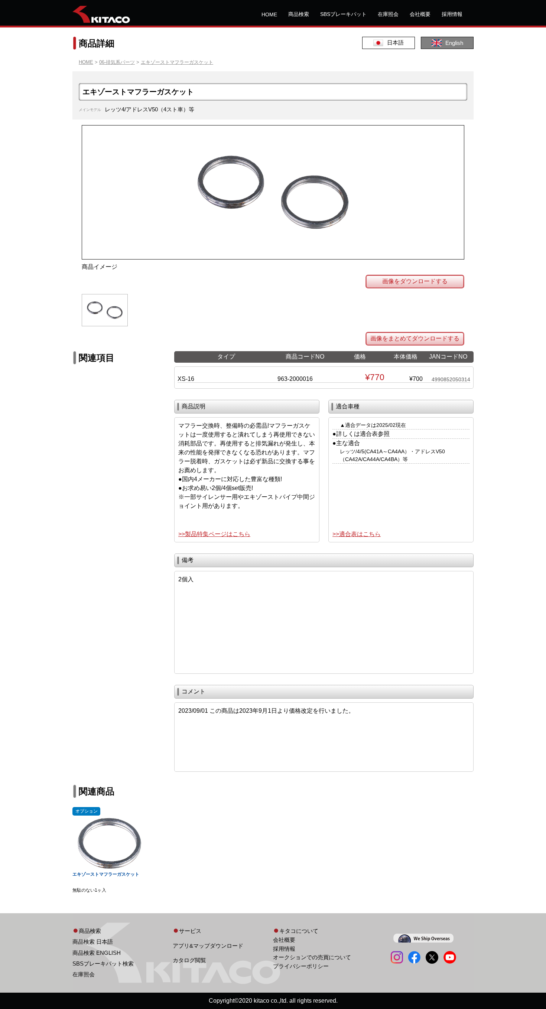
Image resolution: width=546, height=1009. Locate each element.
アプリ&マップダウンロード (208, 946)
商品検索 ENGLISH (96, 953)
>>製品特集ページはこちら (214, 534)
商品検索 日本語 (92, 941)
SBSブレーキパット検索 (103, 963)
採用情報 (452, 14)
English (454, 43)
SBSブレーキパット (343, 14)
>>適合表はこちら (356, 534)
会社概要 (420, 14)
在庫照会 (388, 14)
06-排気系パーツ (117, 62)
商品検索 (298, 14)
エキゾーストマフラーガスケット (177, 62)
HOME (269, 14)
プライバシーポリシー (301, 966)
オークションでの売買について (312, 957)
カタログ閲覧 (189, 960)
